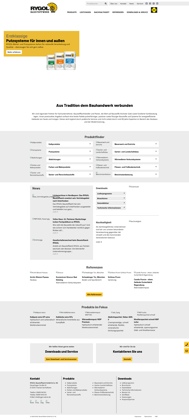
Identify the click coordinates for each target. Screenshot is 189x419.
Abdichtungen (55, 159)
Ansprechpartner (128, 399)
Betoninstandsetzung (124, 174)
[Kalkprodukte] (36, 142)
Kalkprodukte (54, 144)
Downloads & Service (137, 12)
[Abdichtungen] (36, 157)
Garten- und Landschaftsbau (127, 151)
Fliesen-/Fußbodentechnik (104, 392)
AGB (156, 416)
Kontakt (123, 3)
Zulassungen (126, 397)
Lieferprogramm (128, 383)
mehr (55, 212)
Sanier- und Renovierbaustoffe (61, 174)
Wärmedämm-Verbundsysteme (127, 159)
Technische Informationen (131, 390)
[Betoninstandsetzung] (103, 173)
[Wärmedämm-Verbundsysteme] (103, 158)
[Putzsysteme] (35, 150)
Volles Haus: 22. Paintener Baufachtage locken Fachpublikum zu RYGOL (69, 220)
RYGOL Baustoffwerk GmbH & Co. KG (45, 416)
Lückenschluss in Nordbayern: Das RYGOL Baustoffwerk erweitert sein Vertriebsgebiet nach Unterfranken (71, 198)
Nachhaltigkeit (101, 12)
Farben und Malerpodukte (59, 167)
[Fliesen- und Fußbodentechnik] (103, 166)
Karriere (140, 3)
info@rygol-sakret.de (43, 397)
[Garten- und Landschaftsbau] (103, 151)
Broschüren (126, 385)
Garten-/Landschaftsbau (103, 385)
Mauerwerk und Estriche (125, 144)
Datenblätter (126, 388)
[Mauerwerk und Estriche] (103, 143)
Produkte (72, 12)
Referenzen (118, 12)
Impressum (138, 416)
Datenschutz (148, 416)
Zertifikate (125, 395)
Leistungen (85, 12)
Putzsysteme (54, 151)
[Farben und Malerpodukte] (37, 166)
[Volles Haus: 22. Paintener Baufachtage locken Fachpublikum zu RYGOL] (41, 219)
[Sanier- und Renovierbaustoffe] (37, 174)
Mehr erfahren (14, 52)
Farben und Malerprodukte (77, 390)
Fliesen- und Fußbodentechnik (127, 167)
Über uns (113, 3)
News (131, 3)
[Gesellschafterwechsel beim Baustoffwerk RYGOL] (41, 240)
